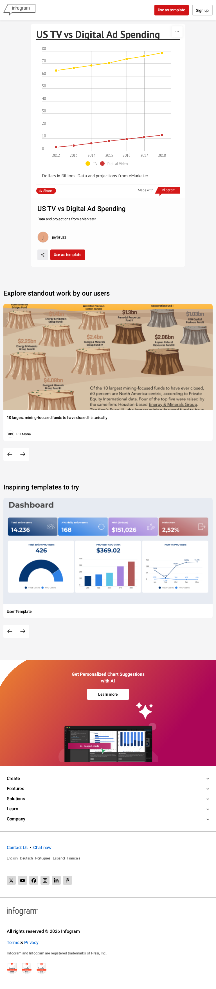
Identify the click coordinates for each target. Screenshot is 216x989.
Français (73, 858)
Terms (13, 942)
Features (15, 788)
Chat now (42, 847)
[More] (177, 31)
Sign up (202, 10)
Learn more (108, 694)
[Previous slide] (9, 454)
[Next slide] (22, 454)
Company (16, 819)
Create (13, 778)
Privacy (31, 942)
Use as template (172, 10)
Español (59, 858)
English (12, 858)
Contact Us (17, 847)
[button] (93, 163)
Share (47, 191)
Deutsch (26, 858)
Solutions (16, 798)
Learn (12, 808)
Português (43, 858)
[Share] (42, 254)
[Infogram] (19, 10)
